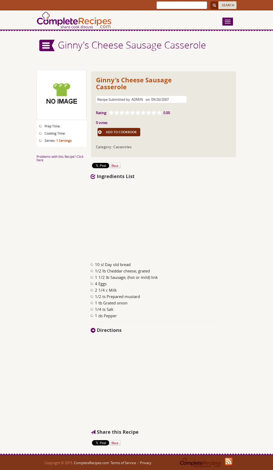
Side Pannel (47, 45)
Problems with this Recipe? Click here (60, 158)
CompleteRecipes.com (91, 462)
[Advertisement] (164, 219)
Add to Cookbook (121, 132)
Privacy (145, 462)
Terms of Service (123, 462)
